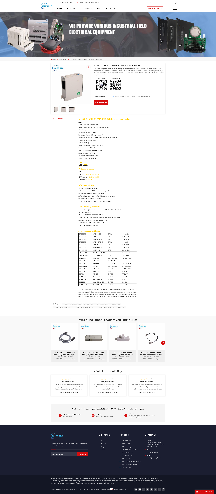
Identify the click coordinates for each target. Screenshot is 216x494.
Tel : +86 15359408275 (66, 2)
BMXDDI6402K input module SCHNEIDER (111, 307)
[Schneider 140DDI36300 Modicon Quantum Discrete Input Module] (122, 336)
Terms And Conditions (93, 489)
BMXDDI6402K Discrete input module (108, 304)
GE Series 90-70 (127, 444)
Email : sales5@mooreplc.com (89, 2)
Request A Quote (153, 8)
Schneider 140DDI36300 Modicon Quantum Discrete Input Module (122, 354)
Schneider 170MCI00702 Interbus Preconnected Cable (151, 354)
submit (81, 454)
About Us (70, 8)
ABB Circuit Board (127, 456)
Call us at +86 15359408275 (72, 414)
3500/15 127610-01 (127, 467)
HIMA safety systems (128, 447)
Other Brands (63, 59)
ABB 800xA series (127, 453)
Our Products (85, 8)
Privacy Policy (105, 489)
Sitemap (74, 489)
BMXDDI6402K (88, 304)
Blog (102, 447)
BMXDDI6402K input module (63, 307)
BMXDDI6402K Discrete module (85, 307)
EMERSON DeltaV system (130, 450)
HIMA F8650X (126, 459)
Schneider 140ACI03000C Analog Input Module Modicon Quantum (94, 354)
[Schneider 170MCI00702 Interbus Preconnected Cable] (151, 336)
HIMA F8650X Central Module (131, 462)
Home (59, 8)
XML (84, 489)
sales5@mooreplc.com (154, 458)
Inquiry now (102, 102)
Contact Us (110, 8)
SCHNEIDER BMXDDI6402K (72, 304)
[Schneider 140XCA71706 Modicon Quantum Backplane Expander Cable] (64, 336)
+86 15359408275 (152, 452)
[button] (163, 343)
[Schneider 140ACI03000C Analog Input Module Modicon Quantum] (93, 336)
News (99, 8)
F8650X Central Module (129, 464)
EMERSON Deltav (127, 441)
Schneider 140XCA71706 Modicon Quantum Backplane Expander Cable (65, 354)
